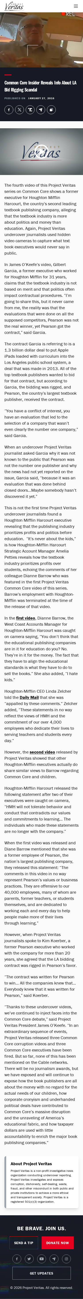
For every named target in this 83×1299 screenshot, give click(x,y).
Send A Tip (23, 1243)
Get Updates (41, 1273)
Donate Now (57, 1243)
